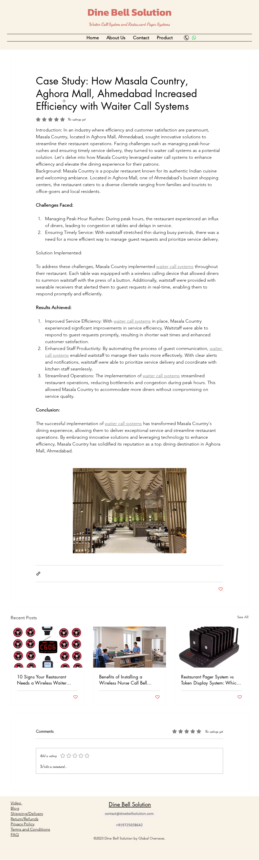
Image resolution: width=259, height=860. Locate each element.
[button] (116, 37)
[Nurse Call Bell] (129, 647)
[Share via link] (38, 573)
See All (242, 617)
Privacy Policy (22, 824)
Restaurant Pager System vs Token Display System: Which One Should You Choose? (210, 680)
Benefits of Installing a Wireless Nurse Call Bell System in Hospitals (123, 680)
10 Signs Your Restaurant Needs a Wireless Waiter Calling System (42, 680)
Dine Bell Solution (129, 12)
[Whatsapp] (194, 37)
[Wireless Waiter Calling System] (47, 647)
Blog (15, 808)
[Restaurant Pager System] (211, 647)
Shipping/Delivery (27, 813)
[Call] (186, 37)
